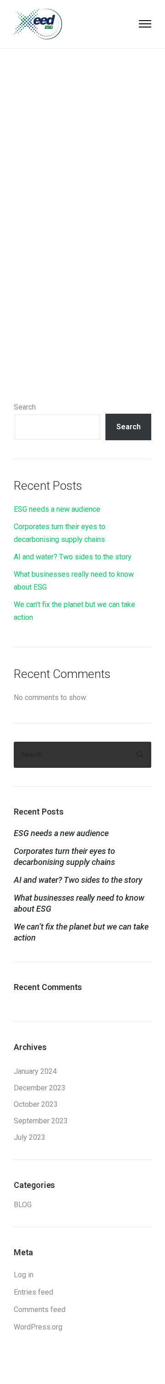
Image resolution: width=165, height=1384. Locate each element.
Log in (23, 1274)
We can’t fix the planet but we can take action (81, 932)
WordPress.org (38, 1327)
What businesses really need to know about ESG (79, 903)
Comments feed (40, 1309)
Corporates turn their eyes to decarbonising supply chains (64, 856)
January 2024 (35, 1071)
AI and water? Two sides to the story (73, 557)
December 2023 (40, 1088)
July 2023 (29, 1137)
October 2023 (36, 1104)
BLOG (23, 1205)
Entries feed (33, 1292)
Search (25, 407)
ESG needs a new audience (57, 509)
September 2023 (41, 1121)
